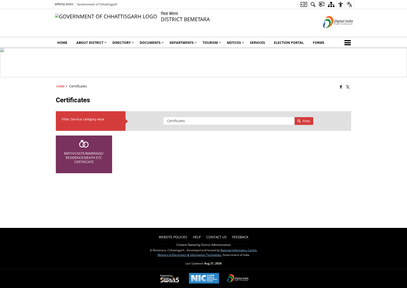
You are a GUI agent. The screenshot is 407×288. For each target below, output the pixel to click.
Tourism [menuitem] (210, 42)
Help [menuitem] (197, 237)
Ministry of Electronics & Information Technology (189, 255)
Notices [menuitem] (234, 42)
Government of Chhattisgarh (97, 4)
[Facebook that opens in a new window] (341, 87)
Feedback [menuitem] (240, 237)
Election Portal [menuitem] (289, 42)
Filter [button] (306, 121)
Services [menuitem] (257, 42)
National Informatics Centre (238, 250)
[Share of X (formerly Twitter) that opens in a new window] (348, 87)
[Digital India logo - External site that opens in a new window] (332, 32)
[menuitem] (303, 4)
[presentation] (228, 121)
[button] (348, 42)
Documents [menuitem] (150, 42)
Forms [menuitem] (318, 42)
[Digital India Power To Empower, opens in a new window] (238, 279)
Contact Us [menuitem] (216, 237)
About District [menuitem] (89, 42)
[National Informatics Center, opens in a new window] (204, 278)
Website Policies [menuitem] (173, 237)
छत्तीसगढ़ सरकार (64, 4)
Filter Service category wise (83, 119)
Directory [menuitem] (121, 42)
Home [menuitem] (62, 42)
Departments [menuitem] (182, 42)
